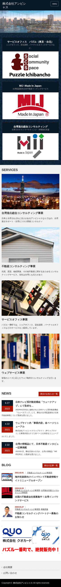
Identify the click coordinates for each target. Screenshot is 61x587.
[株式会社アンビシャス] (14, 5)
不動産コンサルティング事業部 (39, 473)
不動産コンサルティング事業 (18, 266)
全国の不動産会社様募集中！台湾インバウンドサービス (36, 498)
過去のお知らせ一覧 (49, 394)
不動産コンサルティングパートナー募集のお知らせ (36, 515)
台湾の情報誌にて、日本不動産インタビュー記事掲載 (37, 446)
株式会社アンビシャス (23, 583)
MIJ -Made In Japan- (30, 87)
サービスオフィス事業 (15, 319)
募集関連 (44, 509)
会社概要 (7, 567)
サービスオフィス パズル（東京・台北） (30, 44)
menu (54, 4)
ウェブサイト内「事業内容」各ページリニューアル (37, 425)
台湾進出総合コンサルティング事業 (22, 213)
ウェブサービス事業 (13, 372)
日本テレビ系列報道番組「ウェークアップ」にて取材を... (35, 404)
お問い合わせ (10, 573)
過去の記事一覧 (51, 465)
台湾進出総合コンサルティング (30, 128)
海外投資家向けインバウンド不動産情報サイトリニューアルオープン (36, 478)
